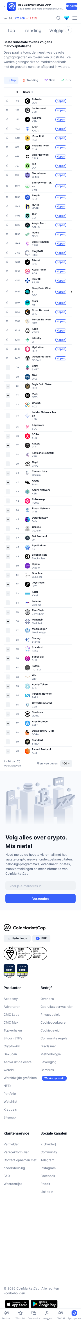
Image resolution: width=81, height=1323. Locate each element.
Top (11, 30)
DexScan (10, 1054)
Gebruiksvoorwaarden (56, 1006)
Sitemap (10, 1117)
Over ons (47, 999)
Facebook (47, 1176)
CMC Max (11, 1022)
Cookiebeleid (50, 1030)
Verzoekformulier (16, 1152)
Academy (11, 999)
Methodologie (50, 1054)
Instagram (48, 1168)
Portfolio (10, 1093)
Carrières (47, 1070)
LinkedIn (46, 1192)
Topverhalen (13, 1030)
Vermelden (11, 1144)
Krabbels (10, 1109)
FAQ (7, 1176)
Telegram (47, 1160)
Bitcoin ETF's (13, 1038)
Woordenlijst (13, 1184)
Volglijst (57, 30)
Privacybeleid (50, 1014)
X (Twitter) (48, 1144)
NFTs (7, 1086)
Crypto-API (12, 1046)
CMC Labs (11, 1014)
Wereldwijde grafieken (20, 1078)
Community (48, 1152)
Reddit (45, 1184)
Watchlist (10, 1101)
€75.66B (20, 18)
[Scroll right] (68, 29)
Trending (31, 30)
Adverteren (12, 1006)
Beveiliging (48, 1062)
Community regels (53, 1038)
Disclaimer (48, 1046)
